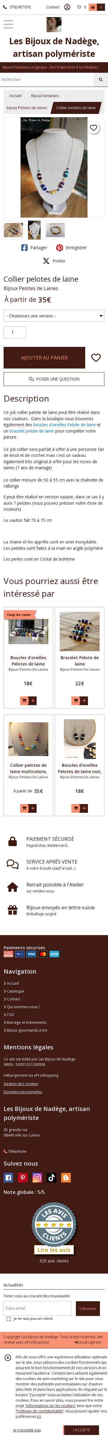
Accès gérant (89, 1342)
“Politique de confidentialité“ (40, 1411)
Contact (52, 7)
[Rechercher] (101, 80)
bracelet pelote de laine (32, 431)
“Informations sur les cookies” (50, 1405)
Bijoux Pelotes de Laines (31, 288)
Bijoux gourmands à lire (26, 1030)
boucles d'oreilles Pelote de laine (64, 424)
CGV (10, 1014)
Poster (58, 261)
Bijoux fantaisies (45, 95)
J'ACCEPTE (81, 1430)
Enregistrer (75, 247)
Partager (38, 247)
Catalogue (15, 991)
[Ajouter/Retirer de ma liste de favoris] (96, 358)
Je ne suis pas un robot (33, 1318)
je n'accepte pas (27, 1430)
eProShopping (37, 1342)
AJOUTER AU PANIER (44, 357)
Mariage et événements (26, 1022)
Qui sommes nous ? (23, 1006)
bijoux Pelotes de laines (27, 107)
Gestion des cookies (21, 1083)
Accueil (16, 95)
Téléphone (16, 1151)
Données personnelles (23, 1091)
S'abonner (88, 1308)
